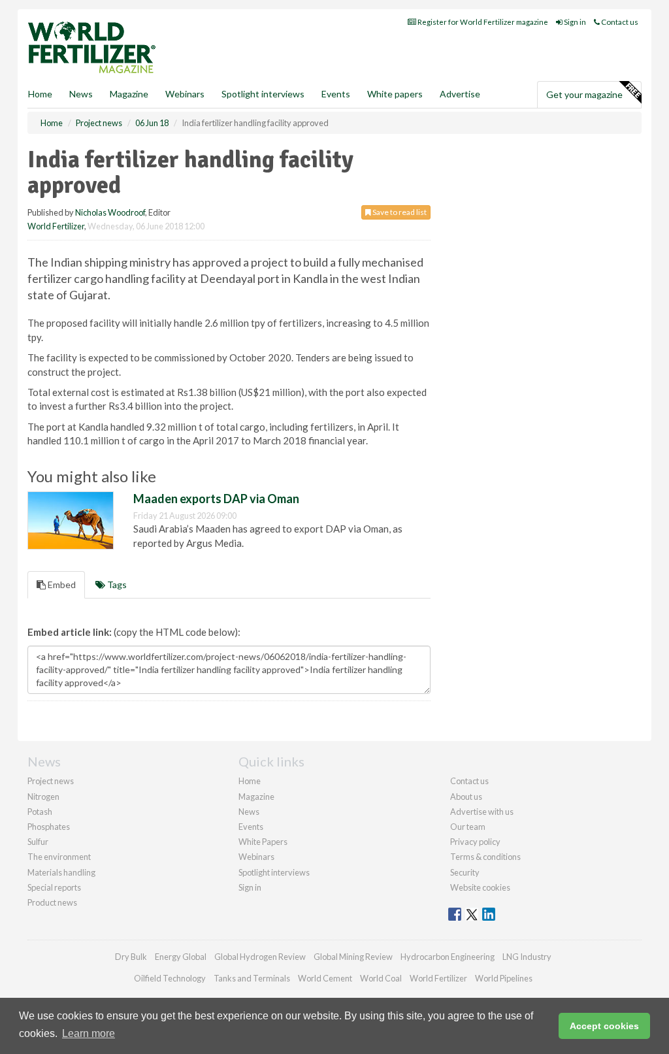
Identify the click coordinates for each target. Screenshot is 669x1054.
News (248, 811)
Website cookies (480, 887)
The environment (59, 856)
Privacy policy (475, 841)
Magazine (129, 93)
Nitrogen (43, 796)
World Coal (381, 978)
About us (466, 796)
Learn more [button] (88, 1033)
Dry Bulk (131, 956)
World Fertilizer (55, 226)
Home (40, 93)
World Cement (325, 978)
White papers (395, 93)
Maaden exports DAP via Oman (216, 498)
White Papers (262, 841)
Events (335, 93)
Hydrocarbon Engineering (447, 956)
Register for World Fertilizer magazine (482, 22)
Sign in (574, 22)
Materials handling (61, 872)
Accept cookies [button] (604, 1026)
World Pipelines (503, 978)
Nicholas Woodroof (110, 212)
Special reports (54, 887)
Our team (467, 826)
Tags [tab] (116, 584)
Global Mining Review (353, 956)
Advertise (460, 93)
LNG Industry (526, 956)
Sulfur (37, 841)
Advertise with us (482, 811)
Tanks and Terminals (252, 978)
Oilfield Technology (170, 978)
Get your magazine (584, 94)
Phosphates (48, 826)
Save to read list (399, 212)
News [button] (81, 93)
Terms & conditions (485, 856)
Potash (39, 811)
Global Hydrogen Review (260, 956)
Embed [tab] (61, 584)
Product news (52, 902)
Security (465, 872)
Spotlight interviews (262, 93)
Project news (50, 781)
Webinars (184, 93)
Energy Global (180, 956)
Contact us (619, 22)
